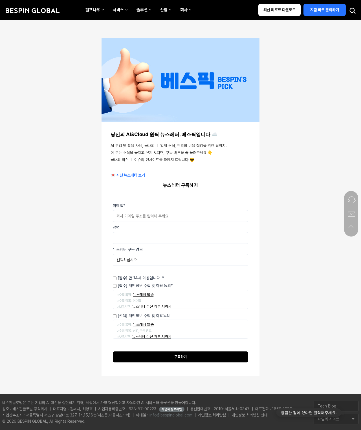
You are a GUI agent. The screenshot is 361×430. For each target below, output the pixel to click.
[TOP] (351, 228)
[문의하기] (351, 200)
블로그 (76, 48)
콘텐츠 (76, 8)
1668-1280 (50, 106)
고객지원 (217, 8)
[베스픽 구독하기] (351, 214)
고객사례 (147, 8)
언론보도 (77, 21)
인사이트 (77, 61)
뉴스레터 (77, 34)
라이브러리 (79, 74)
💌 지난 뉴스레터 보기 (128, 175)
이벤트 (76, 88)
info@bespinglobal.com (170, 415)
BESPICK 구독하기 (15, 106)
